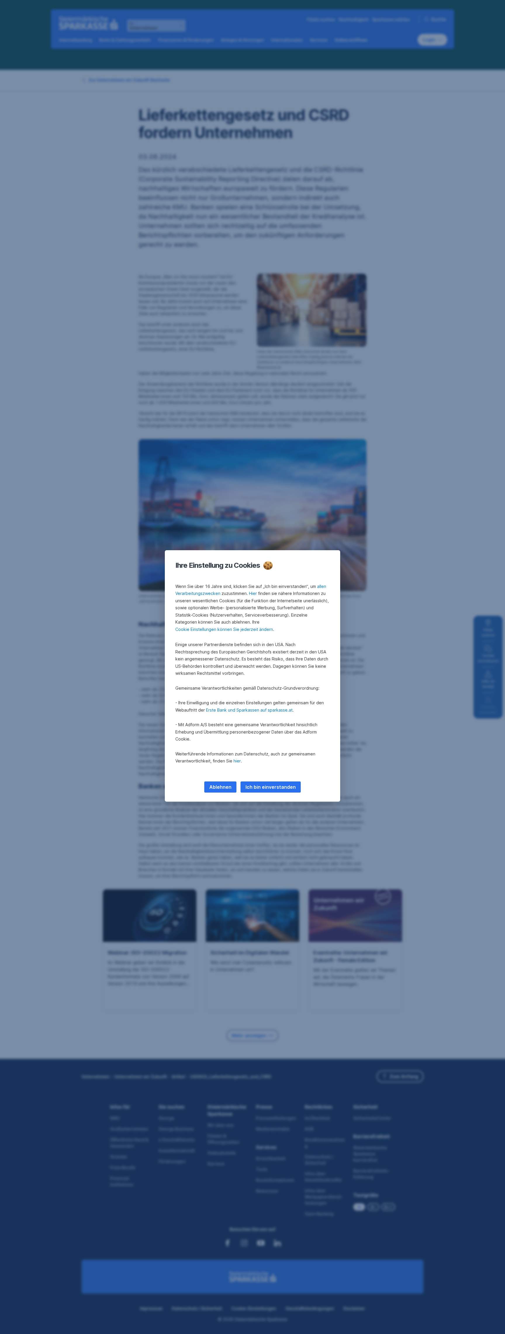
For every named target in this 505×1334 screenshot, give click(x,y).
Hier (253, 593)
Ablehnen (220, 787)
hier (237, 760)
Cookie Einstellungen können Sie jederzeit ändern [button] (224, 629)
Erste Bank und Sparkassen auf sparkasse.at (249, 709)
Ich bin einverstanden (270, 787)
